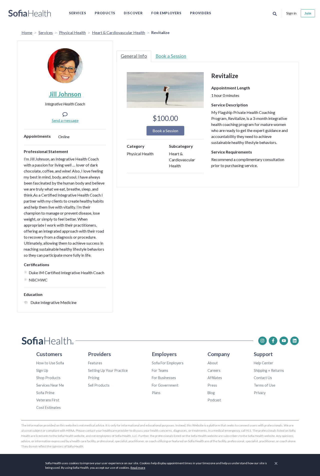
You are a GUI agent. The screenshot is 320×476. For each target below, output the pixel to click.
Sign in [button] (291, 13)
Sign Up (42, 370)
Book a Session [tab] (171, 56)
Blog (211, 393)
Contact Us (263, 378)
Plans (156, 393)
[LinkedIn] (294, 341)
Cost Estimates (48, 407)
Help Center (263, 363)
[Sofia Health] (29, 13)
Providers (200, 13)
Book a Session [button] (165, 130)
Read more (137, 467)
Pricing (93, 378)
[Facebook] (273, 341)
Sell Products (99, 385)
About (213, 363)
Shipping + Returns (269, 370)
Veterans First (47, 400)
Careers (214, 370)
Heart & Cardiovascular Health (118, 32)
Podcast (214, 400)
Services (77, 13)
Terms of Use (264, 385)
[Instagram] (262, 341)
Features (95, 363)
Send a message (65, 120)
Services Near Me (50, 385)
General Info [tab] (134, 56)
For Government (165, 385)
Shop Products (48, 378)
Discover (133, 13)
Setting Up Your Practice (108, 370)
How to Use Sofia (50, 363)
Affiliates (215, 378)
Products (105, 13)
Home (27, 32)
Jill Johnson (65, 94)
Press (212, 385)
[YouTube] (284, 341)
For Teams (160, 370)
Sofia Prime (45, 393)
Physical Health (72, 32)
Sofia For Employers (168, 363)
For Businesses (164, 378)
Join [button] (307, 13)
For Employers (166, 13)
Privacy (260, 393)
